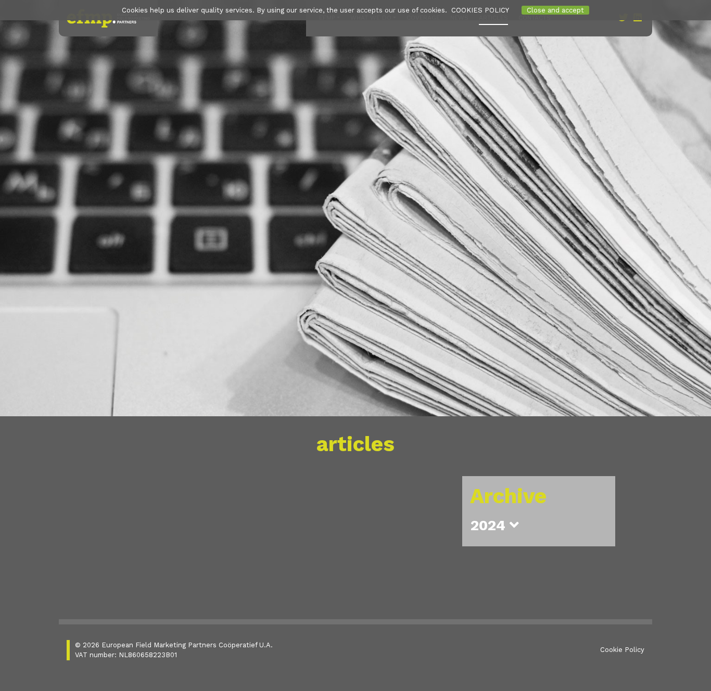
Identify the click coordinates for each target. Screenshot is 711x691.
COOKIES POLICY (480, 10)
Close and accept (555, 10)
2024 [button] (490, 525)
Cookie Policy (622, 650)
